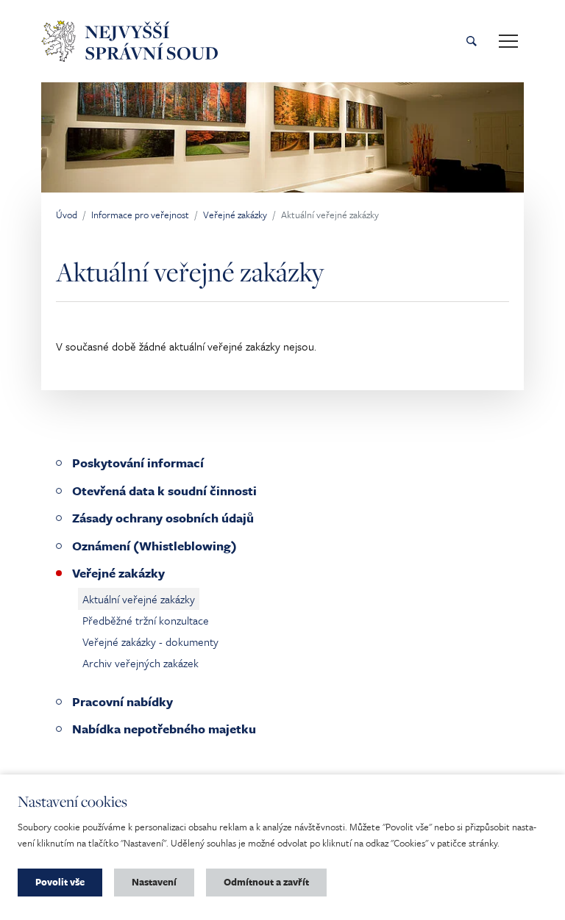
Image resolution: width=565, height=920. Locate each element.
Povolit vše (60, 881)
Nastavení (154, 881)
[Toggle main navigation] (508, 41)
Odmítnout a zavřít (266, 881)
